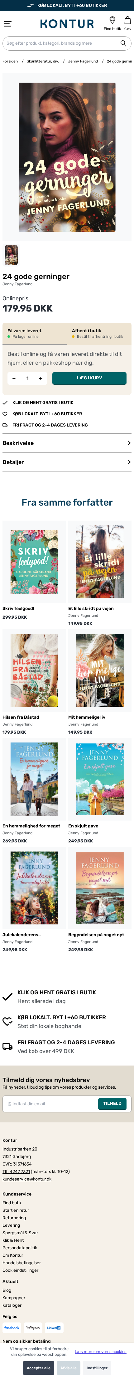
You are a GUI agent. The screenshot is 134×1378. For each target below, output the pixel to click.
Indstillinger (97, 1368)
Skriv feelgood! (18, 608)
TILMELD (112, 1103)
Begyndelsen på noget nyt (96, 934)
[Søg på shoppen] (123, 43)
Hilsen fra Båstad (20, 717)
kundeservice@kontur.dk (26, 1179)
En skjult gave (83, 826)
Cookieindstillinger (20, 1270)
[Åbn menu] (8, 24)
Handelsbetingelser (21, 1263)
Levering (11, 1225)
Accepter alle (38, 1368)
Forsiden (10, 61)
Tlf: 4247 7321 (16, 1171)
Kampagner (13, 1298)
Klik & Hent (13, 1240)
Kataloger (12, 1305)
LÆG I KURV (89, 378)
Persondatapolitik (19, 1248)
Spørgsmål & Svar (20, 1233)
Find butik (12, 1203)
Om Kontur (12, 1255)
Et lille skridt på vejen (91, 608)
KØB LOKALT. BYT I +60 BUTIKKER (72, 5)
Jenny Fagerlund (83, 61)
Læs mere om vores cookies (101, 1351)
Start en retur (15, 1210)
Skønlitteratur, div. (43, 61)
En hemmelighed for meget (31, 826)
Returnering (14, 1218)
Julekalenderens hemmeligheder (20, 935)
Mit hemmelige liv (86, 717)
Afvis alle (68, 1368)
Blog (6, 1290)
